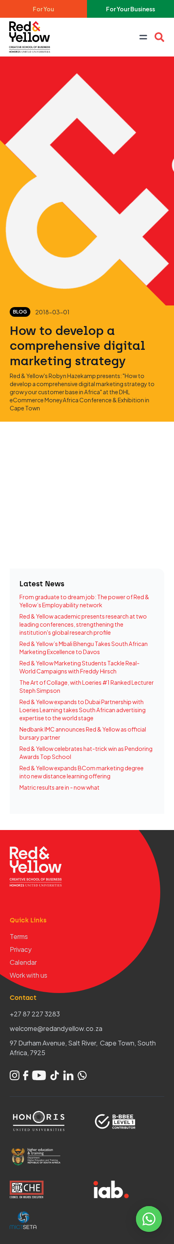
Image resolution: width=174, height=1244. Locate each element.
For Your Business (130, 9)
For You (43, 9)
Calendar (23, 962)
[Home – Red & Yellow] (31, 37)
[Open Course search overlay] (159, 37)
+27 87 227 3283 (35, 1014)
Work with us (28, 975)
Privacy (21, 949)
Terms (19, 936)
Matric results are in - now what (59, 787)
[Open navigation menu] (143, 37)
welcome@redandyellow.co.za (56, 1028)
